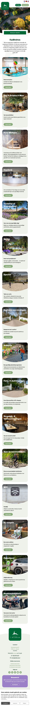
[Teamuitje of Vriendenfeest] (15, 211)
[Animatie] (15, 352)
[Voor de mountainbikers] (15, 459)
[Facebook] (9, 672)
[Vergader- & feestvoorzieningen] (15, 423)
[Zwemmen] (15, 67)
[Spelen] (15, 246)
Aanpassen (15, 703)
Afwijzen (24, 703)
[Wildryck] (5, 5)
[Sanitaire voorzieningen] (15, 317)
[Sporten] (15, 282)
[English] (28, 1)
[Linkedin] (15, 672)
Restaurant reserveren (15, 665)
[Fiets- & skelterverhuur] (15, 388)
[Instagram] (12, 672)
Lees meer (8, 87)
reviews (15, 653)
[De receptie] (15, 530)
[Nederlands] (24, 1)
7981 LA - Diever (15, 649)
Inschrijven (15, 684)
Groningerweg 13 (15, 647)
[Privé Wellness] (15, 140)
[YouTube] (18, 672)
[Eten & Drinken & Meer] (15, 103)
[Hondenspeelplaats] (15, 600)
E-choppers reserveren (15, 667)
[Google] (20, 672)
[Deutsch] (26, 1)
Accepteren (5, 703)
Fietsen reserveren (15, 663)
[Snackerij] (15, 177)
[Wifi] (15, 494)
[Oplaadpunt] (15, 565)
